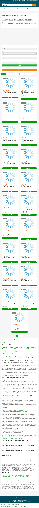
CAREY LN (4, 257)
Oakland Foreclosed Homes (8, 475)
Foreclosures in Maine (30, 357)
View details (10, 97)
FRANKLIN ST (5, 117)
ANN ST (22, 280)
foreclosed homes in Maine (20, 410)
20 (16, 67)
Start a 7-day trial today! (27, 395)
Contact (21, 506)
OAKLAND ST (5, 92)
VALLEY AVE (23, 140)
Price (3, 60)
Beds (3, 51)
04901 (4, 342)
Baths (3, 56)
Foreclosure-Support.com (10, 504)
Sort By (3, 46)
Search (19, 65)
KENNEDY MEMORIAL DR (25, 92)
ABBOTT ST (5, 163)
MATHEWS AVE (14, 326)
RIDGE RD (22, 257)
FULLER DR (4, 209)
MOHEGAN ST (5, 280)
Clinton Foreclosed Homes (19, 475)
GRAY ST (22, 117)
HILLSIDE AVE (5, 140)
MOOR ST (22, 163)
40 (19, 67)
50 (21, 67)
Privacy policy (16, 506)
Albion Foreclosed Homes (19, 476)
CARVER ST (4, 186)
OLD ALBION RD (23, 303)
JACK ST (22, 209)
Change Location (19, 70)
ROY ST (22, 186)
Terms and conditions (9, 506)
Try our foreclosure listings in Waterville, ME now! (12, 438)
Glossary (25, 506)
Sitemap (2, 506)
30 (18, 67)
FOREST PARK (5, 303)
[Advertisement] (19, 36)
